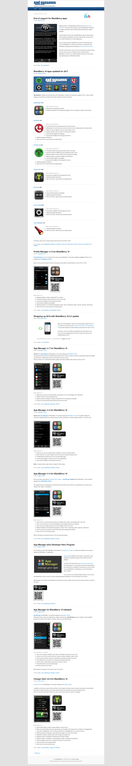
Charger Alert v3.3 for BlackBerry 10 (50, 678)
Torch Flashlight (38, 223)
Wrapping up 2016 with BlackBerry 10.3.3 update (56, 316)
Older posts (37, 753)
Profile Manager (53, 310)
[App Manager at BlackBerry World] (40, 589)
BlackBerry (46, 65)
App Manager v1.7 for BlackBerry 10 (50, 348)
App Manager (37, 102)
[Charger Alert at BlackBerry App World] (59, 710)
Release (80, 244)
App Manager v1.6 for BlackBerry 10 (50, 410)
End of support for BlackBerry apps (50, 18)
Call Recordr (37, 145)
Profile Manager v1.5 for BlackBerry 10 (51, 251)
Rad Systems (59, 759)
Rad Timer (36, 187)
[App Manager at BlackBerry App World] (59, 378)
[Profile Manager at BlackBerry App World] (57, 281)
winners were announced (86, 563)
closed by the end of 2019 (86, 46)
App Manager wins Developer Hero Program (54, 544)
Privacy (77, 759)
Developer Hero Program (55, 479)
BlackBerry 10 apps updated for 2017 (51, 71)
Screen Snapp (37, 205)
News (39, 65)
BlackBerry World (72, 354)
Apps (40, 9)
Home (35, 9)
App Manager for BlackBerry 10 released (52, 609)
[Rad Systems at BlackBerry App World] (56, 91)
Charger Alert (37, 169)
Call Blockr (36, 120)
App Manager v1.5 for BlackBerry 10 (50, 473)
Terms (73, 759)
